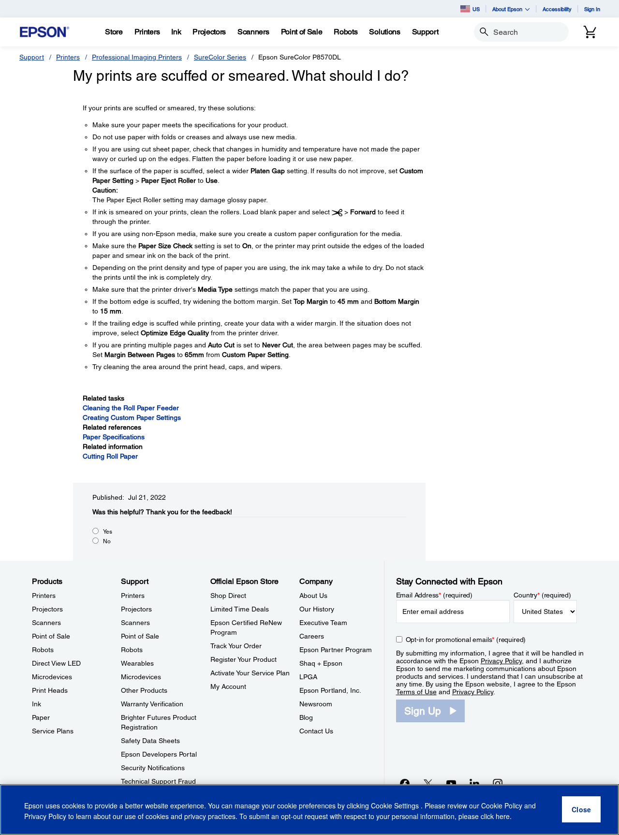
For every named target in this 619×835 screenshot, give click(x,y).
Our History (316, 609)
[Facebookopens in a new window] (404, 783)
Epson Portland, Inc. (330, 690)
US (476, 9)
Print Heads (50, 690)
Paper (41, 717)
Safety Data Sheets (150, 741)
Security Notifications (153, 768)
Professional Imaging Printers (137, 57)
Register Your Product (243, 659)
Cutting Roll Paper (110, 456)
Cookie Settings (396, 806)
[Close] (581, 810)
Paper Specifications (114, 437)
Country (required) (542, 595)
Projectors (47, 609)
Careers (311, 636)
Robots (43, 650)
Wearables (137, 663)
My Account (228, 686)
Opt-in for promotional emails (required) (466, 639)
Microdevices (52, 677)
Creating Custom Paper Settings (132, 417)
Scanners (46, 622)
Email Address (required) (434, 595)
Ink (36, 704)
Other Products (144, 690)
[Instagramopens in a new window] (497, 783)
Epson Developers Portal (159, 754)
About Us (313, 595)
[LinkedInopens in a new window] (474, 783)
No (107, 541)
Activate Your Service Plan (250, 673)
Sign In (592, 9)
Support (31, 57)
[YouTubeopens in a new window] (451, 783)
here (503, 816)
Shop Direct (228, 595)
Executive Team (323, 622)
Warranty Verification (152, 704)
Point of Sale (51, 636)
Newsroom (315, 704)
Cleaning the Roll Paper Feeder (131, 408)
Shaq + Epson (320, 663)
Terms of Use (416, 692)
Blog (306, 717)
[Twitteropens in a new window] (428, 783)
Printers (68, 57)
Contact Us (316, 731)
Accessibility (557, 9)
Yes (107, 531)
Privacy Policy (501, 661)
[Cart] (590, 32)
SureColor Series (220, 57)
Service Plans (53, 731)
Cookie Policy (501, 806)
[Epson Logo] (44, 32)
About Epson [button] (507, 9)
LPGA (308, 677)
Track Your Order (236, 646)
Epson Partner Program (335, 650)
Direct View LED (56, 663)
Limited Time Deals (239, 609)
